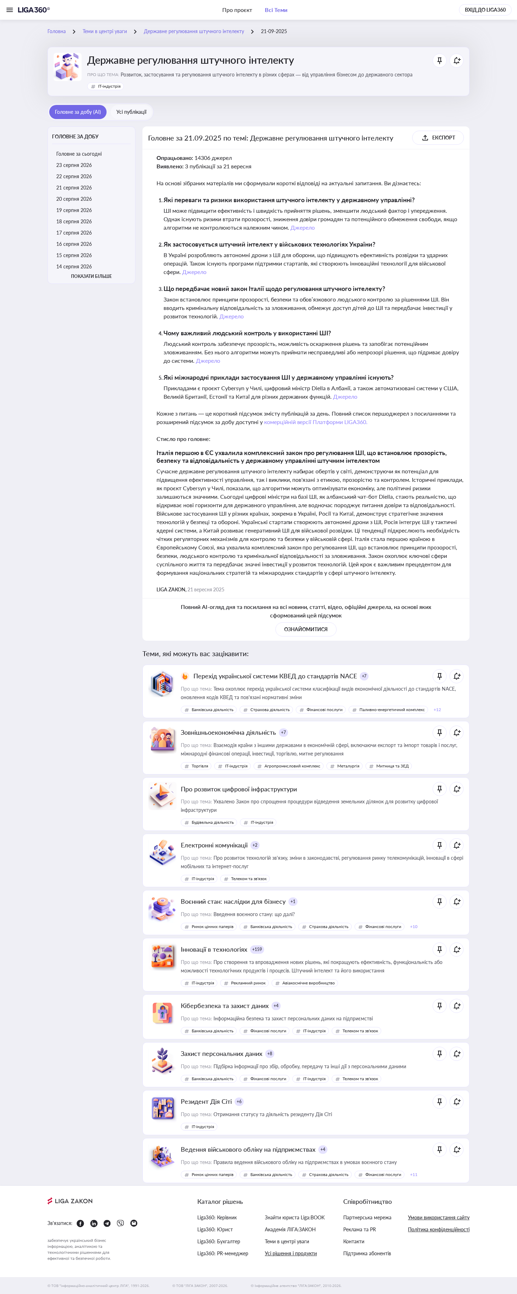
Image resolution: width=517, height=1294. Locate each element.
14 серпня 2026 (74, 266)
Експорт (443, 138)
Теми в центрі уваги (287, 1241)
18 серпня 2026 (74, 221)
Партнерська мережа (367, 1217)
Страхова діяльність (270, 709)
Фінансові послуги (325, 709)
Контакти (353, 1241)
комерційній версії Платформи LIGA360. (316, 421)
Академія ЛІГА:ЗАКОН (290, 1229)
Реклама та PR (359, 1229)
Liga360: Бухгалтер (218, 1241)
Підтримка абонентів (367, 1253)
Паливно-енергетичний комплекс (392, 709)
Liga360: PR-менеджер (222, 1253)
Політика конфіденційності (439, 1229)
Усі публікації (131, 112)
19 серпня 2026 (74, 210)
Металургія (348, 766)
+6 (239, 1101)
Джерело (303, 227)
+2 (255, 845)
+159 (257, 949)
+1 (293, 901)
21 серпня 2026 (74, 188)
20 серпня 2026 (74, 199)
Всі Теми (276, 9)
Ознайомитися (306, 629)
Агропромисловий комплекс (292, 766)
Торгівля (200, 766)
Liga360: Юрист (215, 1229)
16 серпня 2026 (74, 244)
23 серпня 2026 (74, 165)
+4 (276, 1005)
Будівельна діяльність (213, 822)
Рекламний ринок (248, 982)
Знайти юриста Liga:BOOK (295, 1217)
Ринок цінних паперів (213, 926)
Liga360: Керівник (217, 1217)
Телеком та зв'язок (249, 878)
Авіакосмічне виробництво (308, 982)
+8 (269, 1053)
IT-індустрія (109, 86)
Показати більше (91, 276)
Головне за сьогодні (79, 154)
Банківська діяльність (213, 709)
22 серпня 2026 (74, 176)
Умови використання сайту (439, 1217)
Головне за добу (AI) (78, 112)
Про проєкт (237, 9)
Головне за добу (75, 136)
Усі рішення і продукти (291, 1253)
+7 (364, 676)
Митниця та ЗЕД (392, 766)
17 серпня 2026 (74, 233)
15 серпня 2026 (74, 255)
